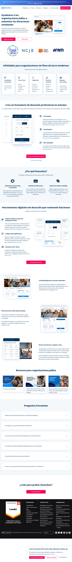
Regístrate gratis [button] (8, 39)
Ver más (52, 554)
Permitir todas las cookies (37, 557)
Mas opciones (62, 557)
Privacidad (29, 516)
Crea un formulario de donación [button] (36, 156)
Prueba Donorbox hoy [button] (36, 262)
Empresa (45, 8)
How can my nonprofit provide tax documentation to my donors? (24, 466)
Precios (33, 8)
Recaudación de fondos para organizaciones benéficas (46, 523)
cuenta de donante (50, 138)
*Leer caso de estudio (36, 160)
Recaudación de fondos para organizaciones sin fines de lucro (46, 514)
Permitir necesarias (51, 557)
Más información (60, 125)
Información (30, 502)
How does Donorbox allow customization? (17, 456)
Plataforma (26, 8)
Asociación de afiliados (32, 520)
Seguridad (29, 518)
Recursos (38, 8)
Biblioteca (29, 522)
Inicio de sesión (54, 8)
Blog (27, 509)
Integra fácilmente (31, 189)
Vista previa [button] (25, 39)
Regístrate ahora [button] (65, 8)
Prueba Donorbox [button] (36, 492)
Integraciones (60, 502)
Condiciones (29, 514)
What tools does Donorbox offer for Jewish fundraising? (21, 415)
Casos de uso (44, 502)
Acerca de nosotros (31, 507)
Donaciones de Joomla (62, 524)
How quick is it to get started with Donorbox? (18, 425)
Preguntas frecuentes (32, 513)
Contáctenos (29, 505)
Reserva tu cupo (38, 3)
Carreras (28, 511)
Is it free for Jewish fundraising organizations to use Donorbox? (23, 446)
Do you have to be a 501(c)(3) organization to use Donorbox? (23, 436)
